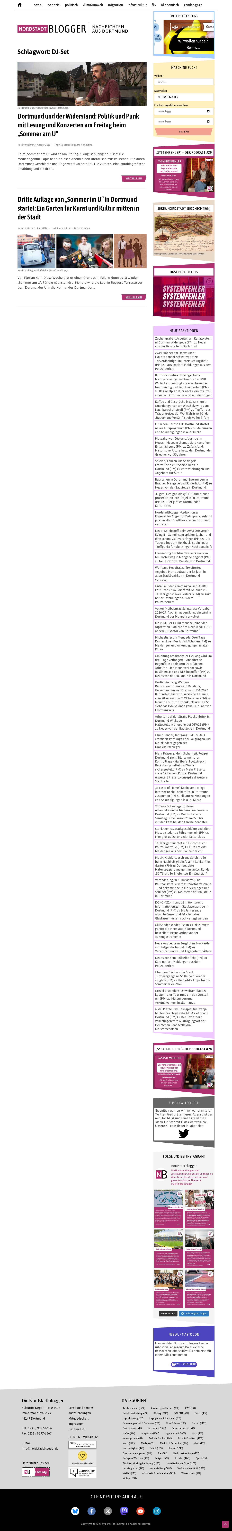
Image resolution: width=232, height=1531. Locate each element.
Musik (200, 1443)
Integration (150, 1433)
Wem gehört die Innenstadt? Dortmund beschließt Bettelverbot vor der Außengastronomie (182, 931)
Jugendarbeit (175, 1433)
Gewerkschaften (183, 1428)
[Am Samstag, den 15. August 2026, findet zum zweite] (199, 1248)
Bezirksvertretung (135, 1413)
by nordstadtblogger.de (116, 1523)
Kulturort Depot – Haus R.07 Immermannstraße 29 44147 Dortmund (41, 1413)
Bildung (160, 1413)
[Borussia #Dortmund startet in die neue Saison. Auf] (168, 1248)
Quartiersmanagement (137, 1453)
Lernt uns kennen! (80, 1408)
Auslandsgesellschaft (165, 1408)
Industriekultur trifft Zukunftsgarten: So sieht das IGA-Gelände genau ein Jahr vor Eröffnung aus (183, 706)
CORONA (181, 1413)
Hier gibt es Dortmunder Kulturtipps (180, 836)
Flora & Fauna (176, 1423)
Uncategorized (133, 1468)
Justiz (197, 1433)
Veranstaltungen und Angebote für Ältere (183, 951)
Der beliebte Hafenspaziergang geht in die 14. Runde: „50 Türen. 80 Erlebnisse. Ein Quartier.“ (182, 869)
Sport (202, 1458)
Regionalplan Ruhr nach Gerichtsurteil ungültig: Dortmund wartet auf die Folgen (183, 393)
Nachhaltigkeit (133, 1448)
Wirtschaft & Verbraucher (159, 1473)
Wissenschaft (191, 1473)
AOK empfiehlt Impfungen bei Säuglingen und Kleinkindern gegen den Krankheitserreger (183, 741)
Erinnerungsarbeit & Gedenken (141, 1423)
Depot (201, 1413)
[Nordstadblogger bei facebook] (91, 1510)
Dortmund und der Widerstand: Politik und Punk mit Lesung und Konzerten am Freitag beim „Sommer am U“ (78, 125)
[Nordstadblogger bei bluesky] (75, 1510)
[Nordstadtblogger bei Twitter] (108, 1510)
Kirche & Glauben (160, 1438)
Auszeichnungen (79, 1413)
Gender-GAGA (193, 5)
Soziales (182, 1458)
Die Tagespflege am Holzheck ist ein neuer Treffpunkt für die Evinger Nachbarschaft (183, 542)
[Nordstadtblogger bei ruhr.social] (124, 1510)
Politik (156, 1448)
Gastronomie (132, 1428)
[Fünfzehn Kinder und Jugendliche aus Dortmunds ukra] (168, 1289)
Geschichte (157, 1428)
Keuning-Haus (133, 1438)
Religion (162, 1458)
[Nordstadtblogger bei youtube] (140, 1510)
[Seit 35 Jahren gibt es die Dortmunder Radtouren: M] (168, 1209)
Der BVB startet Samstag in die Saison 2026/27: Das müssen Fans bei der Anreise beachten (181, 818)
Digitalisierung (133, 1418)
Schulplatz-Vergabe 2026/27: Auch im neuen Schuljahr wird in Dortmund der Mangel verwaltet (183, 612)
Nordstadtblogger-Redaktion (76, 144)
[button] (183, 37)
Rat (162, 1453)
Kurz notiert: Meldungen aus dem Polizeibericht (183, 598)
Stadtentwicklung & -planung (141, 1463)
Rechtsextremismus (187, 1453)
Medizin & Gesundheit (174, 1443)
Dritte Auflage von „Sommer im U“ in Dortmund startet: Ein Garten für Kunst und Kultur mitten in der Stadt (78, 208)
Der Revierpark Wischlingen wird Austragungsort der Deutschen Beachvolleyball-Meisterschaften (180, 1023)
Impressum (76, 1424)
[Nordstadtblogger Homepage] (19, 5)
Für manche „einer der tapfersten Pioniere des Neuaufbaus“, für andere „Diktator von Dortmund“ (183, 627)
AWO (190, 1408)
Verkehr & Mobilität (191, 1468)
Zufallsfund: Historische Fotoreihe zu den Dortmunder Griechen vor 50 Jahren (183, 450)
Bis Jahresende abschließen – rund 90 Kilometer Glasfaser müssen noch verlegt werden (181, 914)
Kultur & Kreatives (190, 1438)
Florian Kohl (63, 227)
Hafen (129, 1433)
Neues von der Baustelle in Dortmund (181, 344)
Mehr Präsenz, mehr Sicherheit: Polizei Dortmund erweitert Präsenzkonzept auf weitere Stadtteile (181, 775)
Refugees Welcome (136, 1458)
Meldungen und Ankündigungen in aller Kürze (183, 430)
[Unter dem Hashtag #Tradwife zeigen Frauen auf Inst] (199, 1209)
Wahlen (129, 1473)
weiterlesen (134, 178)
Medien (147, 1443)
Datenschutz (77, 1429)
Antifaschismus (134, 1408)
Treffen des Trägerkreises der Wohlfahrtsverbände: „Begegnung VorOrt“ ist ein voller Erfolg (183, 413)
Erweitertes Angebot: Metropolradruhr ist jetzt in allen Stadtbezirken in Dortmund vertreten (183, 520)
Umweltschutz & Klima (181, 1463)
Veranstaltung (161, 1468)
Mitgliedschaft (78, 1418)
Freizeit (199, 1423)
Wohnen (130, 1478)
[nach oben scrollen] (225, 1524)
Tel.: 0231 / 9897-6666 (37, 1428)
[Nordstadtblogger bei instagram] (157, 1510)
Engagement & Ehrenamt (165, 1418)
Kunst (129, 1443)
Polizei (176, 1448)
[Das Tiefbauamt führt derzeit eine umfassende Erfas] (199, 1289)
